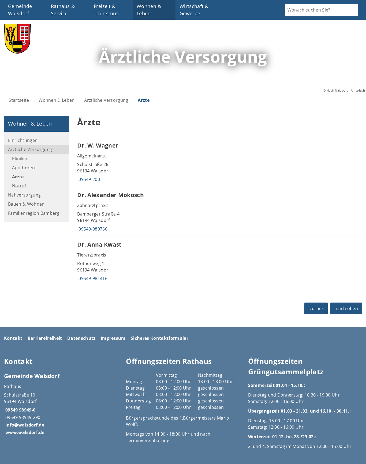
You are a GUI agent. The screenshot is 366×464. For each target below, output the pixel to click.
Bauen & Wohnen (26, 204)
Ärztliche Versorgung (106, 100)
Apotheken (23, 168)
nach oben (347, 308)
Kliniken (20, 158)
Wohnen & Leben (149, 10)
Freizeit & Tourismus (106, 10)
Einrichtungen (23, 140)
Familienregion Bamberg (33, 213)
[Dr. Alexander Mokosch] (219, 211)
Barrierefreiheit (45, 338)
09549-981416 (92, 278)
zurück (317, 308)
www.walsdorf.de (24, 432)
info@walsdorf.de (24, 425)
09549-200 (88, 179)
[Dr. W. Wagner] (219, 162)
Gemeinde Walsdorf (20, 10)
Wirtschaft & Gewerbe (194, 10)
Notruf (19, 186)
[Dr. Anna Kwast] (219, 261)
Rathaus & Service (63, 10)
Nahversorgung (24, 195)
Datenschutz (81, 338)
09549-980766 (92, 229)
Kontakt (13, 338)
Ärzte (144, 100)
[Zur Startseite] (17, 52)
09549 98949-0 (19, 410)
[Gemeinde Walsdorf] (61, 404)
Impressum (113, 338)
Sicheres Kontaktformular (160, 338)
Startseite (19, 100)
